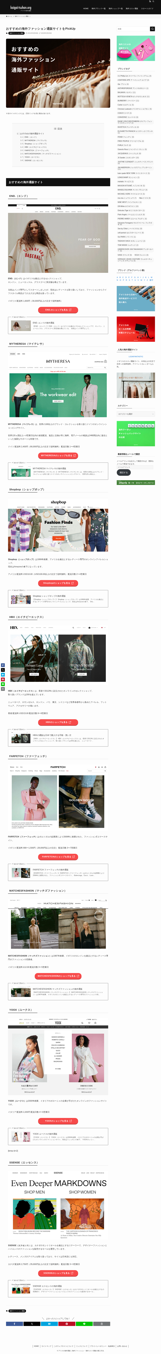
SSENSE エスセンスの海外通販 (47, 1286)
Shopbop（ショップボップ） (36, 144)
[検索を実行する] (152, 29)
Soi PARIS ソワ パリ (127, 237)
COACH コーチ (124, 113)
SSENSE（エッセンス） (34, 160)
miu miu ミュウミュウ (127, 198)
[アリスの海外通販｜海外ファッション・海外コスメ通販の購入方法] (21, 8)
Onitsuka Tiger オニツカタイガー (131, 210)
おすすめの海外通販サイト (32, 134)
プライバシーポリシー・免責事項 (102, 1346)
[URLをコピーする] (101, 1324)
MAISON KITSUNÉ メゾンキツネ (131, 186)
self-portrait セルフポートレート (131, 233)
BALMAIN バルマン (126, 92)
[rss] (150, 1)
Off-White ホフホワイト (128, 206)
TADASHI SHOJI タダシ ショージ (131, 241)
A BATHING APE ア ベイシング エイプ (133, 80)
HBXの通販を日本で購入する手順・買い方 (52, 735)
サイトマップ (46, 1346)
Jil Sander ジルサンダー (128, 158)
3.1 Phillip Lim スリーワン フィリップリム (134, 76)
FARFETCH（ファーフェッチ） (37, 150)
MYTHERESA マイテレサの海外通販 (49, 468)
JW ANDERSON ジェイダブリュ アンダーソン (135, 168)
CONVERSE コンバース (128, 117)
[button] (14, 1324)
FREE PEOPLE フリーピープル (131, 141)
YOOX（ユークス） (32, 157)
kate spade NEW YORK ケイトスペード (134, 173)
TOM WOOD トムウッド (128, 245)
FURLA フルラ (124, 145)
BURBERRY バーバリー (128, 101)
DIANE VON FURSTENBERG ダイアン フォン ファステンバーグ (135, 122)
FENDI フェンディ (126, 137)
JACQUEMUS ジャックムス (129, 153)
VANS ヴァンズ (125, 255)
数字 (151, 280)
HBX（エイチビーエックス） (36, 147)
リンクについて (82, 1346)
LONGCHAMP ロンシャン (128, 177)
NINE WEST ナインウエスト (129, 202)
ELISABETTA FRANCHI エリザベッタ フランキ (135, 132)
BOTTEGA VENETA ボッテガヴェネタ (133, 96)
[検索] (153, 1)
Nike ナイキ (144, 198)
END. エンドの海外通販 (43, 323)
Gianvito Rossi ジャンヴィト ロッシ (132, 149)
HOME (36, 1346)
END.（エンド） (31, 137)
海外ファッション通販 (16, 33)
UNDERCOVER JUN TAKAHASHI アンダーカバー (135, 250)
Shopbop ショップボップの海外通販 (49, 596)
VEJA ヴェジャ (141, 255)
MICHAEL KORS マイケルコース (131, 194)
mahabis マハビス (125, 181)
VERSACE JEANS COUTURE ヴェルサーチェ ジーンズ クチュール (135, 260)
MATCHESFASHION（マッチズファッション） (43, 154)
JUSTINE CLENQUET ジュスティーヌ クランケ (135, 162)
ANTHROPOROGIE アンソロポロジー (133, 88)
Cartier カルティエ (126, 105)
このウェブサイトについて (63, 1346)
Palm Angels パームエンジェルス (131, 215)
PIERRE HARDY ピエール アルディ (132, 219)
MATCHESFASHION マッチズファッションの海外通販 (57, 989)
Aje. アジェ (123, 84)
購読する (124, 472)
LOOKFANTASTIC (136, 357)
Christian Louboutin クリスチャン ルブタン (135, 109)
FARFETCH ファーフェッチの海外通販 (50, 870)
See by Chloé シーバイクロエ (130, 229)
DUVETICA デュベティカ (128, 127)
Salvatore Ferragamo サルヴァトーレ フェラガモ (135, 223)
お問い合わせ (122, 1346)
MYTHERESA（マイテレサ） (36, 140)
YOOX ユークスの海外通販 (45, 1134)
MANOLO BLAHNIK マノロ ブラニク (132, 190)
